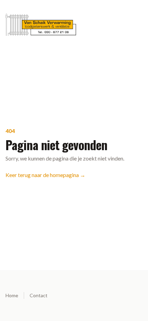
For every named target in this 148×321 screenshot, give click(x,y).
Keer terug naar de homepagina (45, 175)
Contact (38, 295)
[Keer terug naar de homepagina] (74, 25)
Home (12, 295)
